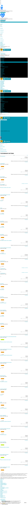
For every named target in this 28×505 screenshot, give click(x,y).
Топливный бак (2, 163)
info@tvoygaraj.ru (2, 47)
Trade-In (1, 489)
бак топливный (2, 176)
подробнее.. (6, 504)
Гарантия (1, 496)
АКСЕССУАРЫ (2, 71)
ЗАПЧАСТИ (1, 72)
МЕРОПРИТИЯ (2, 76)
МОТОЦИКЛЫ (2, 69)
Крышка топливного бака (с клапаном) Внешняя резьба (8, 336)
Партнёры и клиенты (3, 484)
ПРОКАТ (1, 75)
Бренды (1, 481)
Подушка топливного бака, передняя (5, 247)
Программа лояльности (3, 492)
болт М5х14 (2, 283)
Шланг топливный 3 (3, 415)
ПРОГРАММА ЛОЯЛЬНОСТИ (4, 77)
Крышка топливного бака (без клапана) (6, 349)
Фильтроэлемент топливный (4, 454)
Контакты (1, 480)
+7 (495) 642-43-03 (2, 131)
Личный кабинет (2, 133)
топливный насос (2, 268)
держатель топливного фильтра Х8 (5, 428)
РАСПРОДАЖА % (2, 86)
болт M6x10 (2, 323)
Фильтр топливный (3, 441)
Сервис (1, 486)
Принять (25, 502)
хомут (1, 402)
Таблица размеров (3, 497)
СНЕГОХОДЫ (2, 82)
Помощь (1, 493)
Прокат (1, 491)
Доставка (1, 43)
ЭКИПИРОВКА (2, 70)
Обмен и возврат (2, 44)
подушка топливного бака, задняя (5, 194)
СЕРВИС (1, 74)
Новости (1, 482)
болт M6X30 (2, 234)
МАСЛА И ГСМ (2, 73)
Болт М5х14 (2, 296)
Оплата (1, 42)
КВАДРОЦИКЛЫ (2, 68)
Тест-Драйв (1, 490)
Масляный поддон (3, 375)
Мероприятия (2, 45)
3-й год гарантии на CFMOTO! (4, 487)
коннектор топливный (3, 388)
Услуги (1, 485)
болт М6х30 (2, 221)
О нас (1, 479)
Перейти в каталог (3, 12)
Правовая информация (3, 483)
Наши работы (2, 488)
